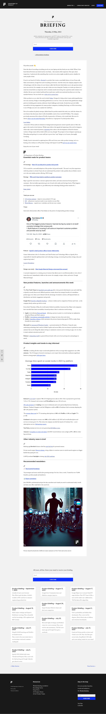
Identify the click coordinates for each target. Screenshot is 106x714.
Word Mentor (29, 203)
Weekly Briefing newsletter (40, 686)
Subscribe (100, 5)
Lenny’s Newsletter (29, 263)
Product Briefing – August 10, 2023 (22, 609)
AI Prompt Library (38, 692)
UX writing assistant (30, 199)
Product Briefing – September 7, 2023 (23, 589)
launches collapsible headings (39, 301)
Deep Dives (36, 690)
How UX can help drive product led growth (45, 165)
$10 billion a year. (55, 428)
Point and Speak (41, 313)
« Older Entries (15, 666)
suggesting (47, 129)
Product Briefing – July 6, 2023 (21, 651)
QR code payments (29, 405)
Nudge (51, 98)
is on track (32, 399)
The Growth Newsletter (33, 469)
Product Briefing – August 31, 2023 (52, 589)
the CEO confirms (50, 456)
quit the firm (49, 446)
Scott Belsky (27, 122)
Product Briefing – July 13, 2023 (81, 629)
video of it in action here (51, 94)
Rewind (43, 80)
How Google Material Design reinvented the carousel (52, 269)
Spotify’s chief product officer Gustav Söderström (44, 251)
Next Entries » (91, 666)
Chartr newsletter (31, 479)
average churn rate (31, 413)
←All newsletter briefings (42, 55)
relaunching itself (34, 336)
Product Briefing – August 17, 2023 (82, 589)
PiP (26, 201)
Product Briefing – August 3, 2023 (82, 609)
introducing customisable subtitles (40, 317)
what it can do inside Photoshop (36, 118)
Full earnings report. (40, 424)
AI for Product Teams (39, 694)
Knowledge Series (38, 688)
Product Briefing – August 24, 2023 (52, 604)
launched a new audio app (46, 290)
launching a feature (35, 319)
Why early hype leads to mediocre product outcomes (45, 177)
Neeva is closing (40, 450)
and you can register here (70, 143)
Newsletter (70, 5)
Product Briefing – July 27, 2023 (21, 629)
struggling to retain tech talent (38, 432)
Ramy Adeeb (27, 189)
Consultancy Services (83, 5)
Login (93, 5)
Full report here (41, 355)
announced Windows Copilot (40, 325)
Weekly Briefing (84, 691)
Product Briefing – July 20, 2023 (51, 619)
